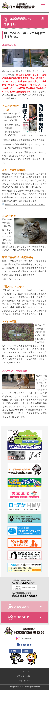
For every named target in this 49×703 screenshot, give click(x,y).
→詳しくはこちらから (12, 279)
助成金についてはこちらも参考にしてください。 (25, 206)
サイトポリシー (24, 681)
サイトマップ (24, 671)
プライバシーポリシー (24, 676)
